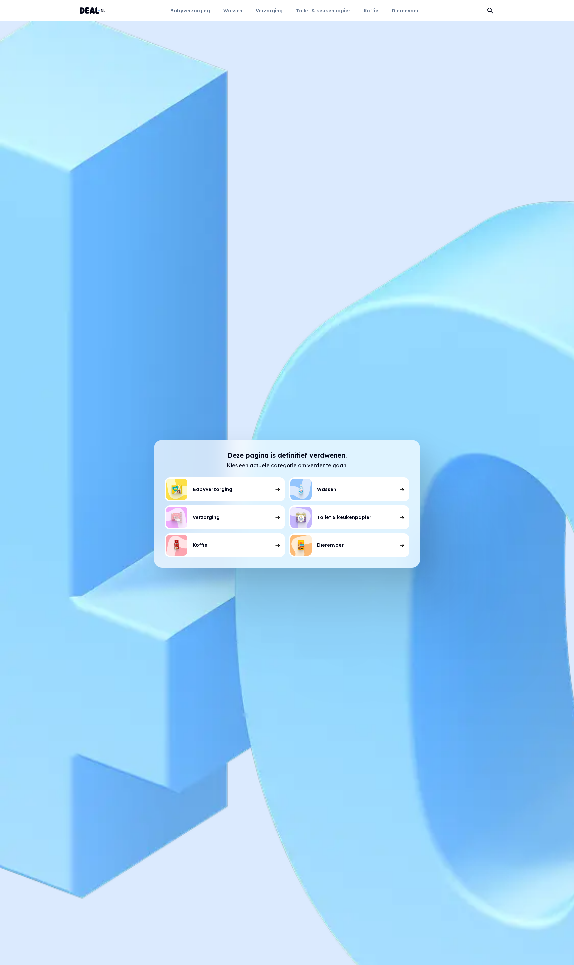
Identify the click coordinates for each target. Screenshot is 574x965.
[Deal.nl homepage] (92, 10)
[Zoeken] (490, 10)
